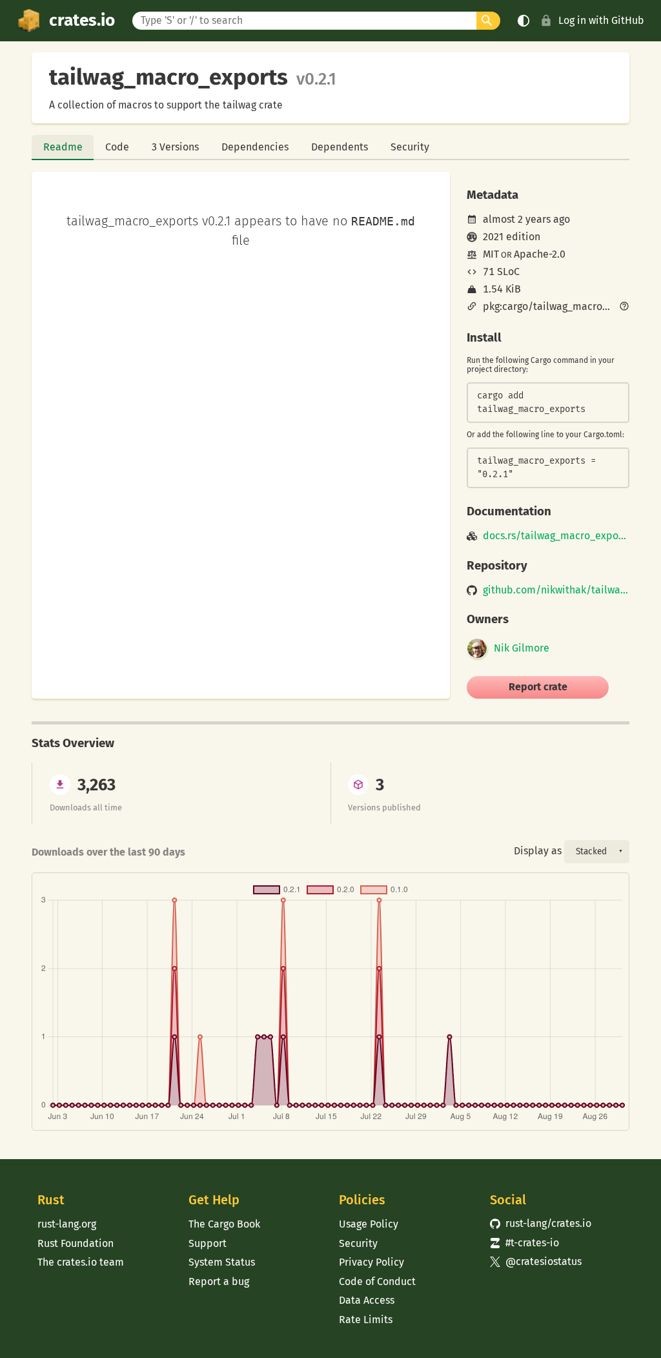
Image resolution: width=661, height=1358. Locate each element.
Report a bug (218, 1281)
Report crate (538, 687)
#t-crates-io (525, 1243)
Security (410, 147)
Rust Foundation (75, 1243)
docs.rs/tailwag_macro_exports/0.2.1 (556, 536)
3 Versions (175, 147)
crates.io (82, 20)
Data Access (366, 1300)
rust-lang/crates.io (541, 1223)
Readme (63, 147)
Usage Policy (368, 1224)
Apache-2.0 (539, 254)
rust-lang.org (66, 1224)
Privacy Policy (371, 1262)
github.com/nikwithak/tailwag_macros (556, 590)
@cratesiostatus (536, 1261)
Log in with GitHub (601, 20)
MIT (491, 254)
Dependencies (255, 147)
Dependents (339, 147)
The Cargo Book (224, 1224)
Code (117, 147)
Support (207, 1243)
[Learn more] (624, 307)
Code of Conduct (377, 1281)
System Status (221, 1262)
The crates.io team (80, 1262)
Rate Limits (365, 1319)
